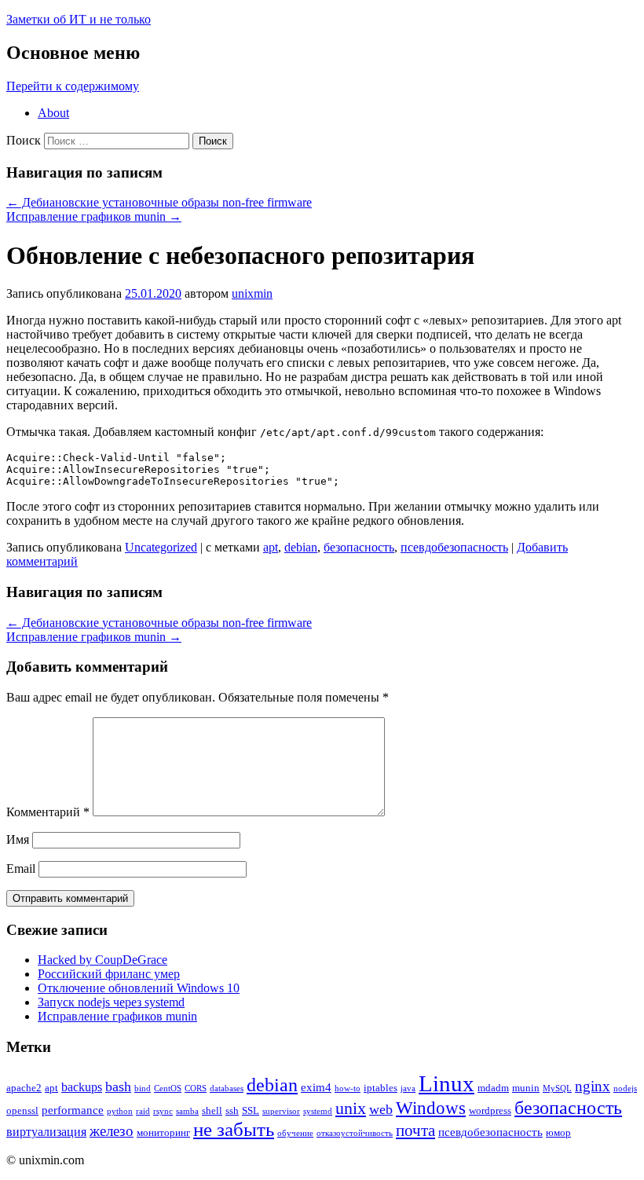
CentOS (167, 1088)
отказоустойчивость (355, 1133)
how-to (347, 1088)
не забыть (233, 1129)
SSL (250, 1110)
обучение (295, 1133)
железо (112, 1131)
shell (212, 1110)
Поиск (23, 140)
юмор (558, 1132)
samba (187, 1111)
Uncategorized (161, 547)
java (408, 1088)
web (381, 1109)
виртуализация (46, 1131)
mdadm (493, 1088)
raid (143, 1111)
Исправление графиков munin (93, 216)
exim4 (316, 1087)
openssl (22, 1110)
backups (81, 1087)
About (53, 112)
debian (300, 547)
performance (73, 1110)
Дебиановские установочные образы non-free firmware (159, 202)
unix (350, 1108)
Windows (431, 1108)
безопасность (359, 547)
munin (526, 1088)
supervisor (281, 1111)
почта (415, 1130)
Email (20, 868)
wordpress (490, 1110)
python (120, 1111)
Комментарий (48, 812)
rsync (163, 1111)
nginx (592, 1086)
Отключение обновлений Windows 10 (139, 988)
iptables (380, 1088)
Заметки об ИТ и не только (78, 19)
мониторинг (163, 1132)
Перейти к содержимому (72, 86)
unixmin (252, 293)
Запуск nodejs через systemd (111, 1002)
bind (142, 1088)
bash (118, 1086)
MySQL (557, 1088)
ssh (232, 1110)
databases (226, 1088)
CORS (196, 1088)
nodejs (625, 1088)
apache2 (24, 1088)
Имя (17, 839)
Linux (446, 1083)
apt (270, 547)
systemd (317, 1111)
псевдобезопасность (454, 547)
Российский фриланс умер (109, 973)
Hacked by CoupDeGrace (102, 959)
